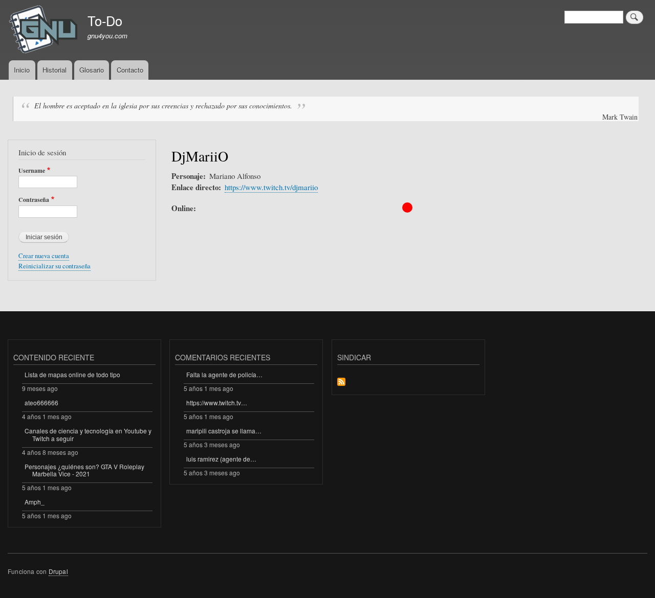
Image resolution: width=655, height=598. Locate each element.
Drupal (58, 571)
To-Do (105, 20)
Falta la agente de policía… (224, 374)
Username (31, 171)
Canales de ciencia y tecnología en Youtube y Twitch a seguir (88, 434)
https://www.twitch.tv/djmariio (271, 187)
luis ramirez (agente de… (221, 458)
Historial (54, 70)
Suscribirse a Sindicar (341, 382)
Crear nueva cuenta (43, 255)
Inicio (22, 70)
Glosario (91, 70)
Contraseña (33, 200)
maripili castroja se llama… (223, 430)
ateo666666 (41, 402)
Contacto (130, 70)
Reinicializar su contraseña (54, 266)
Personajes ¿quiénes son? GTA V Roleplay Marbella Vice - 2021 (84, 470)
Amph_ (35, 501)
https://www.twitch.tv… (216, 402)
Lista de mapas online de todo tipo (72, 374)
